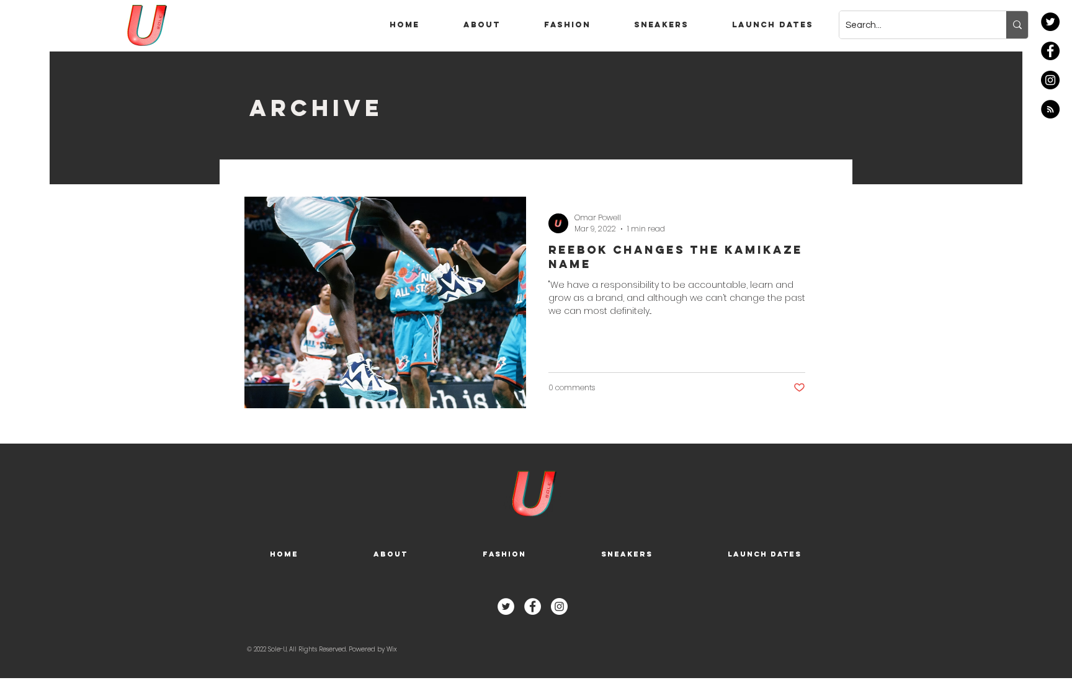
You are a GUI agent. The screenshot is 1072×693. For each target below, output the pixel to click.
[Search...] (1017, 24)
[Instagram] (1050, 80)
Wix (391, 649)
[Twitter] (1050, 21)
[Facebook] (1050, 51)
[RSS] (1050, 109)
